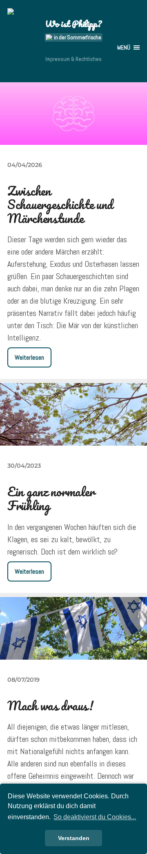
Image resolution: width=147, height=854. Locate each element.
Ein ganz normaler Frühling (50, 499)
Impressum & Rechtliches (73, 59)
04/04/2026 (24, 165)
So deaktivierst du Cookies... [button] (94, 816)
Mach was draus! (50, 706)
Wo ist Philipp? (73, 23)
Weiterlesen (29, 357)
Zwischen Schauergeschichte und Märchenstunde (60, 204)
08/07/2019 (23, 679)
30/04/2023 (24, 465)
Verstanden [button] (73, 838)
